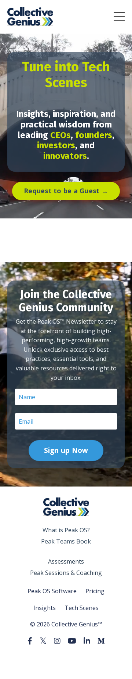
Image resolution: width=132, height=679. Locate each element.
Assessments (66, 561)
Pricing (94, 591)
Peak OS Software (52, 591)
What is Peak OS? (66, 530)
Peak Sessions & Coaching (66, 573)
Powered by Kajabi (66, 660)
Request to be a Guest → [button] (66, 190)
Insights (44, 608)
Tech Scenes (82, 608)
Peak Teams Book (66, 541)
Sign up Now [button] (66, 450)
